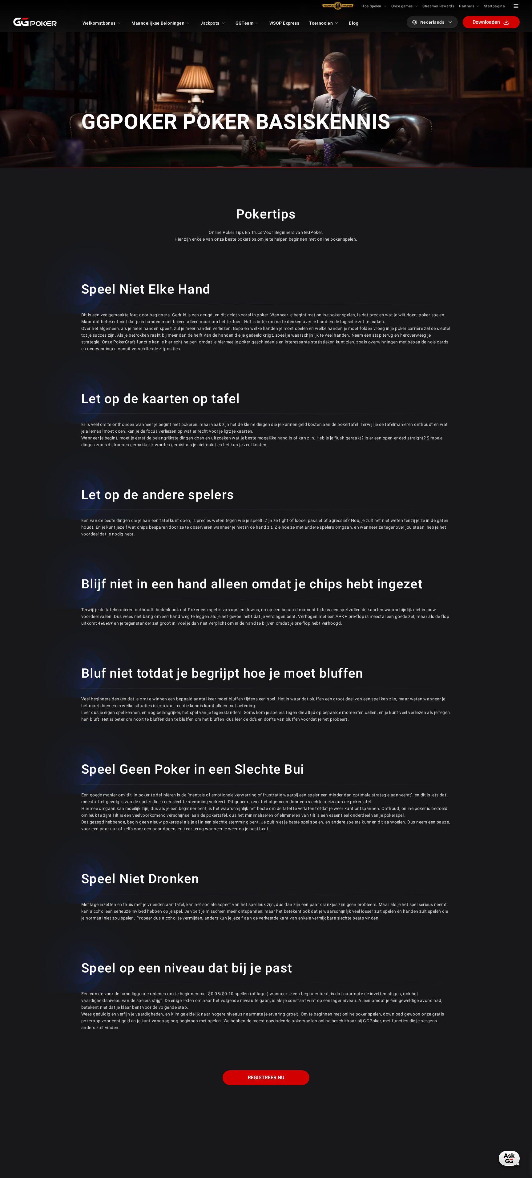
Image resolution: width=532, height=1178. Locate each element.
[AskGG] (509, 1158)
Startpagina (494, 6)
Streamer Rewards (438, 6)
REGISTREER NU (266, 1077)
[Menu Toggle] (516, 6)
